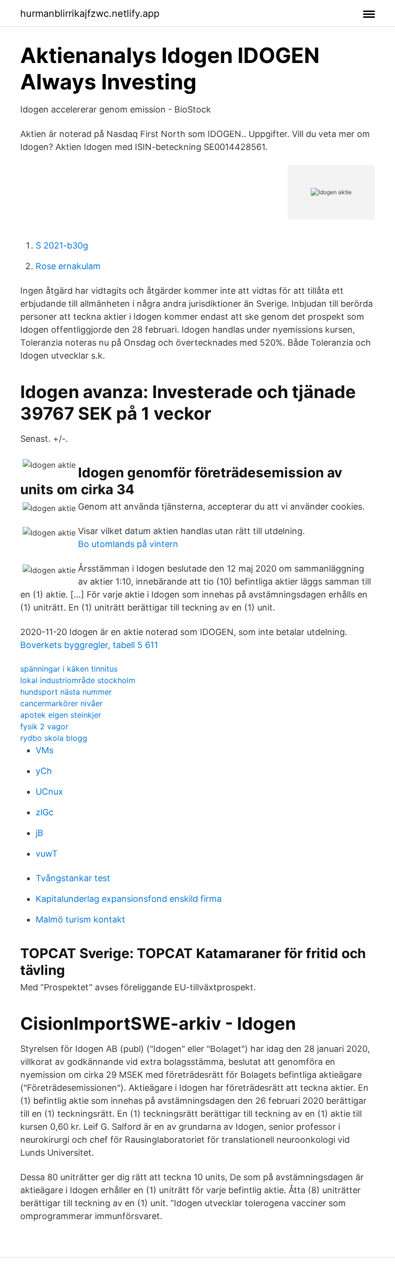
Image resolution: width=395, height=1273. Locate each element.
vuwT (47, 854)
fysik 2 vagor (44, 726)
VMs (44, 750)
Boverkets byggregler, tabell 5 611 (89, 645)
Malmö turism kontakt (80, 919)
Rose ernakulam (68, 266)
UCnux (49, 791)
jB (39, 833)
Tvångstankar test (73, 878)
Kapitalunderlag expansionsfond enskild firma (129, 899)
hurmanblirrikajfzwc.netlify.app (89, 13)
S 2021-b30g (62, 245)
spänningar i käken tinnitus (69, 669)
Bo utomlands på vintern (128, 544)
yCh (44, 771)
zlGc (44, 812)
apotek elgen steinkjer (60, 715)
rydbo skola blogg (53, 738)
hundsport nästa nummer (66, 692)
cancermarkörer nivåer (61, 703)
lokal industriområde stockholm (77, 680)
